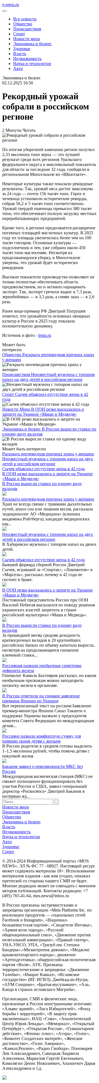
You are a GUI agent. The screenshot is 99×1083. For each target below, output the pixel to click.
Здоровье (21, 48)
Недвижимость (27, 58)
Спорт (19, 33)
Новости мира (26, 38)
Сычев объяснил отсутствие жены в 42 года (43, 468)
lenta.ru (44, 335)
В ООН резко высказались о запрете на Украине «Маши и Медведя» (43, 411)
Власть (19, 53)
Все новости (25, 19)
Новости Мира (16, 409)
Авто (18, 68)
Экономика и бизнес (32, 43)
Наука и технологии (32, 63)
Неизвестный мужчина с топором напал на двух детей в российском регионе (48, 377)
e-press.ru (10, 4)
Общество (22, 24)
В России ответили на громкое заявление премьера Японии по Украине (41, 698)
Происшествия (27, 28)
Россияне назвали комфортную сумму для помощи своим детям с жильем (41, 738)
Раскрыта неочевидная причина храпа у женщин (48, 454)
